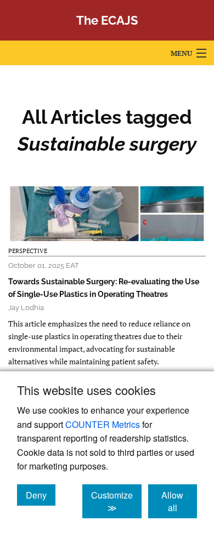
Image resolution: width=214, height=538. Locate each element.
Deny (40, 494)
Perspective (27, 251)
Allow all (179, 501)
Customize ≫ (116, 501)
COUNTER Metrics (102, 424)
